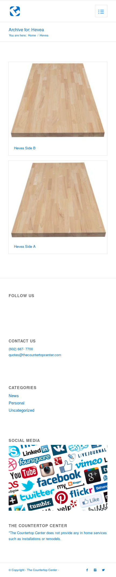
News (14, 395)
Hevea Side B (25, 147)
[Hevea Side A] (58, 200)
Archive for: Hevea (26, 29)
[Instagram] (95, 570)
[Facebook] (87, 570)
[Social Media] (58, 509)
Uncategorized (21, 410)
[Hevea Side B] (58, 101)
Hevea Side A (25, 246)
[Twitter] (103, 570)
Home (32, 35)
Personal (16, 403)
